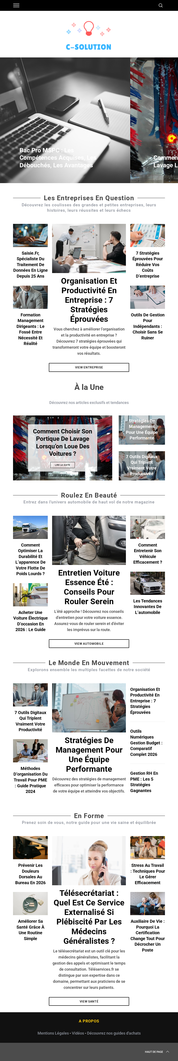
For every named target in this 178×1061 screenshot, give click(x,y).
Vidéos (78, 1033)
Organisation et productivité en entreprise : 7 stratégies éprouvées (89, 300)
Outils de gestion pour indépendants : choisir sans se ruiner (148, 326)
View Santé (89, 1001)
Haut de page (154, 1051)
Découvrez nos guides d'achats (114, 1033)
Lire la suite (62, 465)
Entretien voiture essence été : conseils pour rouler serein (89, 587)
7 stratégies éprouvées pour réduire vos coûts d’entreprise (147, 265)
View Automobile (89, 643)
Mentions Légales (53, 1033)
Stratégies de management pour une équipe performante (89, 755)
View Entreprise (89, 367)
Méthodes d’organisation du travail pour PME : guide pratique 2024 (30, 780)
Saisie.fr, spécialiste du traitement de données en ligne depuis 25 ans (30, 265)
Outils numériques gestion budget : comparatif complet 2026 (146, 743)
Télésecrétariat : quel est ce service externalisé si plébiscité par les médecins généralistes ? (89, 917)
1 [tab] (160, 117)
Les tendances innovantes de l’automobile (147, 606)
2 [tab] (97, 445)
